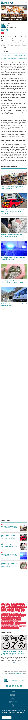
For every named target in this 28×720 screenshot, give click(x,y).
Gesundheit (17, 610)
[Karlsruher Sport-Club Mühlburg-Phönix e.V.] (13, 695)
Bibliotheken (18, 623)
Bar (10, 621)
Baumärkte (3, 627)
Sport (9, 603)
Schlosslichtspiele (5, 623)
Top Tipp (19, 624)
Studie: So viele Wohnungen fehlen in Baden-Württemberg (13, 187)
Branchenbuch (12, 614)
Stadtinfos (13, 605)
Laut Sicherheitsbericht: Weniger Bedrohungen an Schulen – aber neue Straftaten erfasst (13, 653)
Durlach (23, 623)
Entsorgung (15, 621)
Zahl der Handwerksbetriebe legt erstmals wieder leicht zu (11, 235)
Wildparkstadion (4, 619)
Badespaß (3, 610)
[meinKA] (7, 3)
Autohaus (17, 627)
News (5, 603)
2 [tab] (13, 662)
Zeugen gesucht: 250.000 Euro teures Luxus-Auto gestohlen (13, 258)
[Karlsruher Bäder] (13, 702)
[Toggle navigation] (26, 3)
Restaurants (13, 613)
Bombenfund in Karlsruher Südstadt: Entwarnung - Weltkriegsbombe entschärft (12, 211)
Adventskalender (10, 618)
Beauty (14, 624)
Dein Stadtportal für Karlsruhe (16, 680)
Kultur (7, 606)
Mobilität (8, 605)
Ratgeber (19, 614)
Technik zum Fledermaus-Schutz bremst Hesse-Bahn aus (14, 305)
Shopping (24, 614)
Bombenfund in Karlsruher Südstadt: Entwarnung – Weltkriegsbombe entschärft (8, 537)
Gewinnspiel (4, 611)
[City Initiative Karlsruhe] (13, 705)
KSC (18, 603)
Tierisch (22, 605)
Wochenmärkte (22, 626)
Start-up (12, 623)
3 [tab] (14, 662)
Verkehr (18, 613)
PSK (11, 606)
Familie (22, 610)
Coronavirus (13, 603)
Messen (3, 606)
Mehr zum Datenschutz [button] (13, 714)
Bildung (13, 608)
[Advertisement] (14, 328)
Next (25, 641)
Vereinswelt (4, 624)
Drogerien (16, 626)
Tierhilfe (3, 608)
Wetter (22, 608)
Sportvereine (18, 619)
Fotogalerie (3, 626)
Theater (3, 616)
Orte (23, 616)
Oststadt (9, 624)
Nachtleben (17, 618)
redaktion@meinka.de (17, 673)
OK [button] (6, 717)
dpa (8, 25)
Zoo (20, 606)
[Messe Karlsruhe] (13, 698)
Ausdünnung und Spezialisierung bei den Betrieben (15, 58)
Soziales (21, 611)
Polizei (18, 605)
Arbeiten (7, 613)
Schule (2, 613)
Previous (3, 641)
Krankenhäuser (4, 614)
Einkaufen (8, 608)
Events (21, 603)
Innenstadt (18, 616)
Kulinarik (24, 606)
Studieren (10, 611)
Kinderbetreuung (5, 621)
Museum (9, 610)
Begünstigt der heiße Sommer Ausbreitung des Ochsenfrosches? (12, 281)
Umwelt (18, 608)
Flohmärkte (10, 626)
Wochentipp (15, 611)
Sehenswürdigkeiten (10, 616)
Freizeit (3, 605)
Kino (13, 610)
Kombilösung (15, 606)
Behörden (3, 618)
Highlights (12, 619)
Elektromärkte (10, 627)
